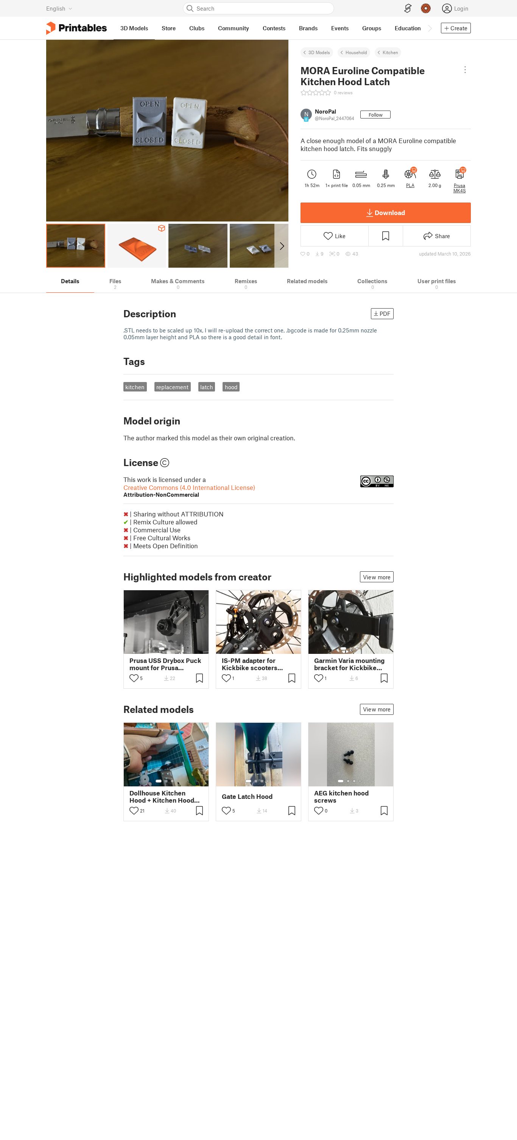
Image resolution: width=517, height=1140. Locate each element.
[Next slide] (281, 246)
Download (390, 212)
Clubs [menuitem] (196, 28)
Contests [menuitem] (274, 28)
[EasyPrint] (408, 8)
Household (356, 52)
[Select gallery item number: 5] (270, 648)
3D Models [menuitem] (134, 28)
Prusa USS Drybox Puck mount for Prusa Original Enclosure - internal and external (165, 664)
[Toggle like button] (134, 678)
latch (206, 387)
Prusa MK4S (459, 187)
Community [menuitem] (233, 28)
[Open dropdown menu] (465, 69)
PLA (410, 185)
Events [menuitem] (340, 28)
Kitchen (390, 52)
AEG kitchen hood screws (341, 796)
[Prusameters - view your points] (426, 8)
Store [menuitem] (169, 28)
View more (377, 577)
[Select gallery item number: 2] (169, 648)
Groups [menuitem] (371, 28)
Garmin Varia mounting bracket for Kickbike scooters (349, 664)
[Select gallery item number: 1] (162, 648)
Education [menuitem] (408, 28)
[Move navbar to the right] (429, 28)
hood (231, 387)
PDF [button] (385, 313)
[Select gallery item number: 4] (264, 648)
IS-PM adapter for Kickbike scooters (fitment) (249, 664)
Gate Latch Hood (247, 796)
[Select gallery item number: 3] (258, 648)
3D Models (319, 52)
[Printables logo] (76, 28)
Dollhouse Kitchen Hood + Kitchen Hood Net (161, 796)
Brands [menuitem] (308, 28)
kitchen (135, 387)
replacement (172, 387)
